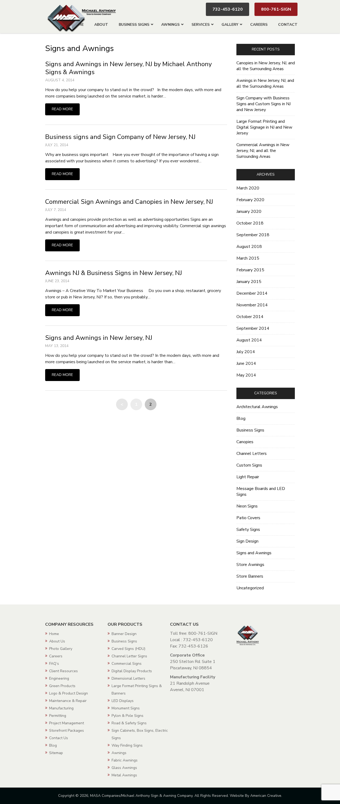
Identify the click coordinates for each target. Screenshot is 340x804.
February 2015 (250, 270)
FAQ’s (54, 663)
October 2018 (250, 223)
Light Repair (247, 477)
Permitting (57, 715)
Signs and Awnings (253, 553)
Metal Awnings (124, 775)
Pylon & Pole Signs (127, 715)
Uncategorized (250, 588)
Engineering (59, 678)
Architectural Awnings (257, 407)
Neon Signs (247, 506)
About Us (57, 641)
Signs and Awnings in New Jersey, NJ (98, 337)
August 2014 (249, 340)
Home (54, 633)
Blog (240, 418)
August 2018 (249, 246)
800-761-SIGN (276, 9)
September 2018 (252, 235)
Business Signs (250, 430)
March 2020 (247, 188)
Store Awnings (250, 565)
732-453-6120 (227, 9)
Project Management (66, 723)
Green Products (62, 685)
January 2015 (248, 282)
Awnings (119, 752)
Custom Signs (249, 465)
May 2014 (246, 375)
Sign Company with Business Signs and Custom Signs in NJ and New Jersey (263, 104)
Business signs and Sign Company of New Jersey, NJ (120, 137)
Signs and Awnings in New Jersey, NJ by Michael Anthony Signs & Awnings (128, 68)
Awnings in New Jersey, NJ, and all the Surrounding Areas (265, 83)
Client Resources (63, 671)
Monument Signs (126, 708)
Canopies (244, 442)
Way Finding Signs (127, 745)
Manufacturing (61, 708)
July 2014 (245, 352)
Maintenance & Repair (68, 700)
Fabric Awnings (125, 760)
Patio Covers (248, 518)
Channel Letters (251, 453)
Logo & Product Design (68, 693)
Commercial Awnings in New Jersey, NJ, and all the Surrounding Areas (262, 150)
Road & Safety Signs (129, 723)
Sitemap (56, 752)
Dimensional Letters (128, 678)
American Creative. (266, 795)
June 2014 (246, 363)
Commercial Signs (127, 663)
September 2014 (252, 328)
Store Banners (249, 576)
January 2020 (248, 211)
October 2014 (250, 317)
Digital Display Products (132, 671)
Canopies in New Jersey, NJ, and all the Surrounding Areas (265, 66)
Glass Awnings (124, 767)
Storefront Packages (66, 730)
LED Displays (123, 700)
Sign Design (247, 541)
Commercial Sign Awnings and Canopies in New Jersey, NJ (129, 201)
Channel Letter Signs (129, 656)
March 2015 (247, 258)
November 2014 (252, 305)
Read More (62, 109)
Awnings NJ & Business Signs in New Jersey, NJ (113, 273)
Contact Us (58, 737)
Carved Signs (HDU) (128, 648)
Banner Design (124, 633)
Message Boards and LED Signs (260, 491)
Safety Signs (248, 529)
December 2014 (251, 293)
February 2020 (250, 200)
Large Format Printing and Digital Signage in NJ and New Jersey (264, 127)
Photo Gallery (60, 648)
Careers (55, 656)
